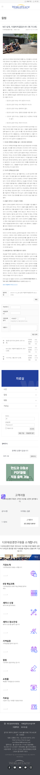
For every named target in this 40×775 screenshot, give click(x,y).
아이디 (7, 416)
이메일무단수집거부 (28, 723)
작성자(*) (5, 307)
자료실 (6, 406)
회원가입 (29, 1)
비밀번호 (7, 422)
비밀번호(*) (5, 312)
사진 (5, 389)
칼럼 (5, 395)
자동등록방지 (5, 319)
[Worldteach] (20, 761)
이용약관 (16, 727)
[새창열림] (9, 767)
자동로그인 (10, 428)
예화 (5, 400)
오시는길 (24, 727)
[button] (7, 29)
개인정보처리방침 (13, 723)
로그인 (36, 1)
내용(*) (5, 327)
